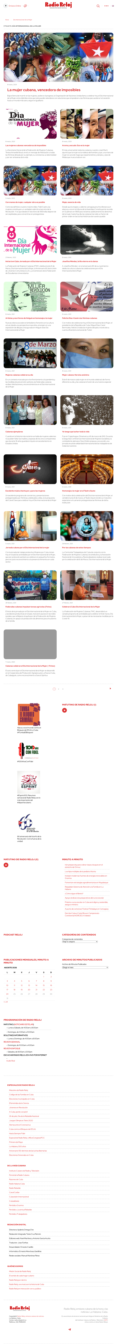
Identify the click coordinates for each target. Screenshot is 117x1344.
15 (44, 985)
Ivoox (85, 1330)
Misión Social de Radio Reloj (20, 1271)
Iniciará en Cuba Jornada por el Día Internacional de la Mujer (30, 261)
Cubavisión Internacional (19, 1197)
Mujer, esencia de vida (71, 202)
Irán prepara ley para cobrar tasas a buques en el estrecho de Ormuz (84, 866)
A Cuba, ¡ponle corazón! (18, 1112)
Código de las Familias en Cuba (21, 1094)
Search (98, 6)
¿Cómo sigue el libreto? (74, 893)
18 (14, 989)
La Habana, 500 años (17, 1146)
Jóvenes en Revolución (18, 1107)
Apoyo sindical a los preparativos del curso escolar (84, 898)
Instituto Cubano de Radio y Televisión (24, 1171)
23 (51, 989)
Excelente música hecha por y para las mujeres (25, 491)
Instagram (47, 1330)
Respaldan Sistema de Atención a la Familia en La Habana (84, 888)
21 (36, 989)
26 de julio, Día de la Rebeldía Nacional (24, 1116)
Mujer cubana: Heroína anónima (75, 375)
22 (44, 989)
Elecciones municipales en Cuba (22, 1099)
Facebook (32, 1330)
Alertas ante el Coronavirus (20, 1125)
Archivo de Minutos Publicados (74, 964)
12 (22, 985)
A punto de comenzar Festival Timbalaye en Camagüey (87, 909)
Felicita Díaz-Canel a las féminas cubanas (79, 318)
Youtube (59, 1330)
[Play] (65, 710)
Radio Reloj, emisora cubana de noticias (30, 1316)
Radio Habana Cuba (17, 1184)
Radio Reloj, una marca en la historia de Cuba (26, 1284)
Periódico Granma (16, 1205)
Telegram (69, 1330)
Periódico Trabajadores (18, 1214)
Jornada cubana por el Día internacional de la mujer (27, 547)
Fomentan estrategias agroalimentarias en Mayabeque (86, 882)
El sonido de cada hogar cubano (21, 1275)
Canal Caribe (14, 1192)
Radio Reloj (58, 5)
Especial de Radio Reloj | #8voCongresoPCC (27, 1138)
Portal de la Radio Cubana (19, 1175)
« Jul (6, 1002)
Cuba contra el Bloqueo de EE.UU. (22, 1129)
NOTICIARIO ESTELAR (23, 1024)
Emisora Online (15, 6)
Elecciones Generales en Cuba (21, 1155)
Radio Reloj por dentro (18, 1280)
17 (7, 989)
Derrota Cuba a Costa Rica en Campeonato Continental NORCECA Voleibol (82, 914)
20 (29, 989)
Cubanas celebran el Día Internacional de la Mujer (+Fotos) (30, 666)
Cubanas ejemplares (14, 431)
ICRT (105, 1320)
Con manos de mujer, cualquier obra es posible (25, 202)
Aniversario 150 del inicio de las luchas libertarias (28, 1151)
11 (14, 985)
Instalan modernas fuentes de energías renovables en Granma (86, 877)
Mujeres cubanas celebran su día (19, 375)
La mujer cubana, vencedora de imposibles (43, 89)
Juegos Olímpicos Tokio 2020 (21, 1120)
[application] (64, 710)
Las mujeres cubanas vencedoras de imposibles (25, 145)
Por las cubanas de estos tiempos (76, 547)
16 (51, 985)
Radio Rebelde (15, 1188)
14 (36, 985)
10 (7, 985)
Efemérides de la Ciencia (19, 1103)
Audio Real (10, 1061)
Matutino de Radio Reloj (18, 1090)
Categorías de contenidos (72, 939)
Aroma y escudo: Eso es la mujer (76, 145)
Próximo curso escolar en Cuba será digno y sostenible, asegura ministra (86, 903)
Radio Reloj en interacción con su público (25, 1288)
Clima (25, 6)
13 (29, 985)
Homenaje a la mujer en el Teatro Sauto (78, 491)
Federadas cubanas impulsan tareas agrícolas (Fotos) (28, 607)
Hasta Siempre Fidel (17, 1133)
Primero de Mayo (16, 1142)
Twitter (22, 1330)
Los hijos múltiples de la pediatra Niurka (80, 871)
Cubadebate (14, 1201)
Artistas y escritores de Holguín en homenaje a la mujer (28, 318)
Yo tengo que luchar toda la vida (75, 431)
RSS (95, 1330)
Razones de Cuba (16, 1179)
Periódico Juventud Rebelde (20, 1210)
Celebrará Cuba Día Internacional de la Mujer (81, 607)
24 (7, 994)
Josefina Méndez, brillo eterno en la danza (80, 261)
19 (22, 989)
